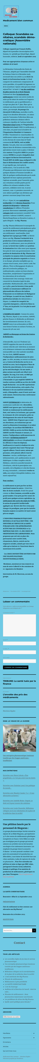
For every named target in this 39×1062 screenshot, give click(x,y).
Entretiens (7, 1042)
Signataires (7, 1038)
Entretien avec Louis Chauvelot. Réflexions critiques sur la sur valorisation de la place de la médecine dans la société (19, 810)
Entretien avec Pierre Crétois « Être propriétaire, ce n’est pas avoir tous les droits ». (19, 778)
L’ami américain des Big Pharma (16, 977)
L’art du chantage (11, 987)
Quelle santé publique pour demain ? (18, 1002)
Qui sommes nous (9, 1051)
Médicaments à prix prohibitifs (16, 982)
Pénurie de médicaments (14, 979)
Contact (19, 943)
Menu (6, 26)
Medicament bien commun (18, 20)
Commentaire (8, 612)
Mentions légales (9, 711)
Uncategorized (25, 591)
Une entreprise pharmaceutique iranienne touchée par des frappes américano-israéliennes (20, 966)
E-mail (6, 649)
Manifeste (6, 1033)
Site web (6, 657)
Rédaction (6, 591)
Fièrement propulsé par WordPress (13, 1058)
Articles (5, 1046)
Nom (5, 640)
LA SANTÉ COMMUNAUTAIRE (15, 984)
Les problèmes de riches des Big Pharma (19, 999)
